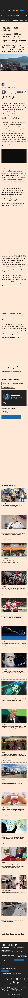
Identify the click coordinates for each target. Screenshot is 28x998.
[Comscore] (11, 994)
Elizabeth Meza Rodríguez (7, 566)
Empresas (3, 697)
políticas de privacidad (16, 973)
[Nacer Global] (22, 956)
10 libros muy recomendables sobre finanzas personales (13, 893)
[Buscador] (4, 15)
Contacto (7, 952)
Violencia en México (8, 387)
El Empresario (4, 558)
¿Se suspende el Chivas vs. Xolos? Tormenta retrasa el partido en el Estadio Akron (13, 616)
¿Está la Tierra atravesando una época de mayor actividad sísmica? (12, 920)
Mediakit (9, 950)
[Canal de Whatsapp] (25, 856)
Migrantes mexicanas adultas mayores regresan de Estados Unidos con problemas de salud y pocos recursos (13, 756)
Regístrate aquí (5, 970)
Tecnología (4, 669)
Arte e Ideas (4, 503)
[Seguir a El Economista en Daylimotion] (24, 978)
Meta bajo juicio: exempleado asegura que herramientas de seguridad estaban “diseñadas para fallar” (13, 673)
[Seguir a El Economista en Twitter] (7, 978)
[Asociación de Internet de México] (18, 994)
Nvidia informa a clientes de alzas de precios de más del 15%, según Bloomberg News (14, 699)
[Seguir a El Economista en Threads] (14, 982)
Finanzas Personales (6, 890)
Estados (3, 779)
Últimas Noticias (5, 20)
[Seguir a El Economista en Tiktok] (17, 982)
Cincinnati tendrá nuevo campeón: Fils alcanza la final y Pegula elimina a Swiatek (14, 644)
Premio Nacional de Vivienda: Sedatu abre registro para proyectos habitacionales (12, 810)
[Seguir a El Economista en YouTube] (14, 978)
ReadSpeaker (13, 93)
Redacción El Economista (7, 539)
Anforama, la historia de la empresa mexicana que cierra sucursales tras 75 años (13, 561)
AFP (3, 511)
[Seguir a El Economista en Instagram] (20, 978)
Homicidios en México (18, 383)
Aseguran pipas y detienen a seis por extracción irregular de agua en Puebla (11, 782)
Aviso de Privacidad (12, 951)
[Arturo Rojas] (2, 84)
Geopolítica (4, 586)
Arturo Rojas (12, 84)
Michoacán (6, 383)
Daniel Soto (5, 622)
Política (3, 25)
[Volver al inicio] (14, 945)
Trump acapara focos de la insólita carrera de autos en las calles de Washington (13, 589)
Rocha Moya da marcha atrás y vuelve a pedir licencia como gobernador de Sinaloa (13, 533)
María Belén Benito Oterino (7, 926)
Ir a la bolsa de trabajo (19, 960)
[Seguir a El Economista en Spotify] (17, 978)
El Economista (12, 947)
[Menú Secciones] (1, 15)
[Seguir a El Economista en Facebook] (3, 978)
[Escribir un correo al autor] (4, 403)
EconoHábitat (4, 807)
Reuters (4, 705)
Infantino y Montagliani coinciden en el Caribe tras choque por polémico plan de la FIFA (14, 727)
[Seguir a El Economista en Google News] (10, 982)
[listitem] (3, 92)
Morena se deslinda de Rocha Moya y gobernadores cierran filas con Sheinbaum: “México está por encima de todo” (12, 866)
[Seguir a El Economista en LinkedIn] (10, 978)
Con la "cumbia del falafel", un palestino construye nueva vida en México (11, 506)
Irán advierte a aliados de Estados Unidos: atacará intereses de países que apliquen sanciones (12, 839)
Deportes (3, 614)
